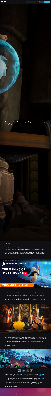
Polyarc (8, 249)
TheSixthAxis (7, 252)
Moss (12, 249)
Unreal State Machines (16, 382)
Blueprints (41, 374)
